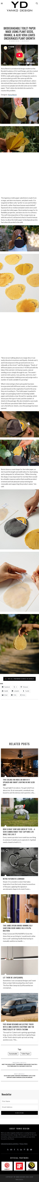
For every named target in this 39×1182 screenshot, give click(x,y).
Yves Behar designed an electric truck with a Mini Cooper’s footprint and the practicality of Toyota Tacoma (18, 1027)
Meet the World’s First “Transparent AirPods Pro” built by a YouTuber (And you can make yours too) (19, 1064)
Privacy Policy (24, 1144)
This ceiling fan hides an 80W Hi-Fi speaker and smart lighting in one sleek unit (19, 782)
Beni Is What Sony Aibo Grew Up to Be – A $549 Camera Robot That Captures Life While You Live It (19, 832)
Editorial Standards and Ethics (10, 1144)
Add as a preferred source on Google (21, 679)
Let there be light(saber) (13, 977)
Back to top (19, 1179)
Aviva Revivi (12, 95)
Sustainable (13, 1054)
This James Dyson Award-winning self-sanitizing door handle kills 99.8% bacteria (18, 928)
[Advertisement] (19, 19)
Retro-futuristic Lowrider (13, 879)
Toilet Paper (25, 1054)
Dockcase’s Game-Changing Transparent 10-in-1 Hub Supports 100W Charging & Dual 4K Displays (19, 1075)
